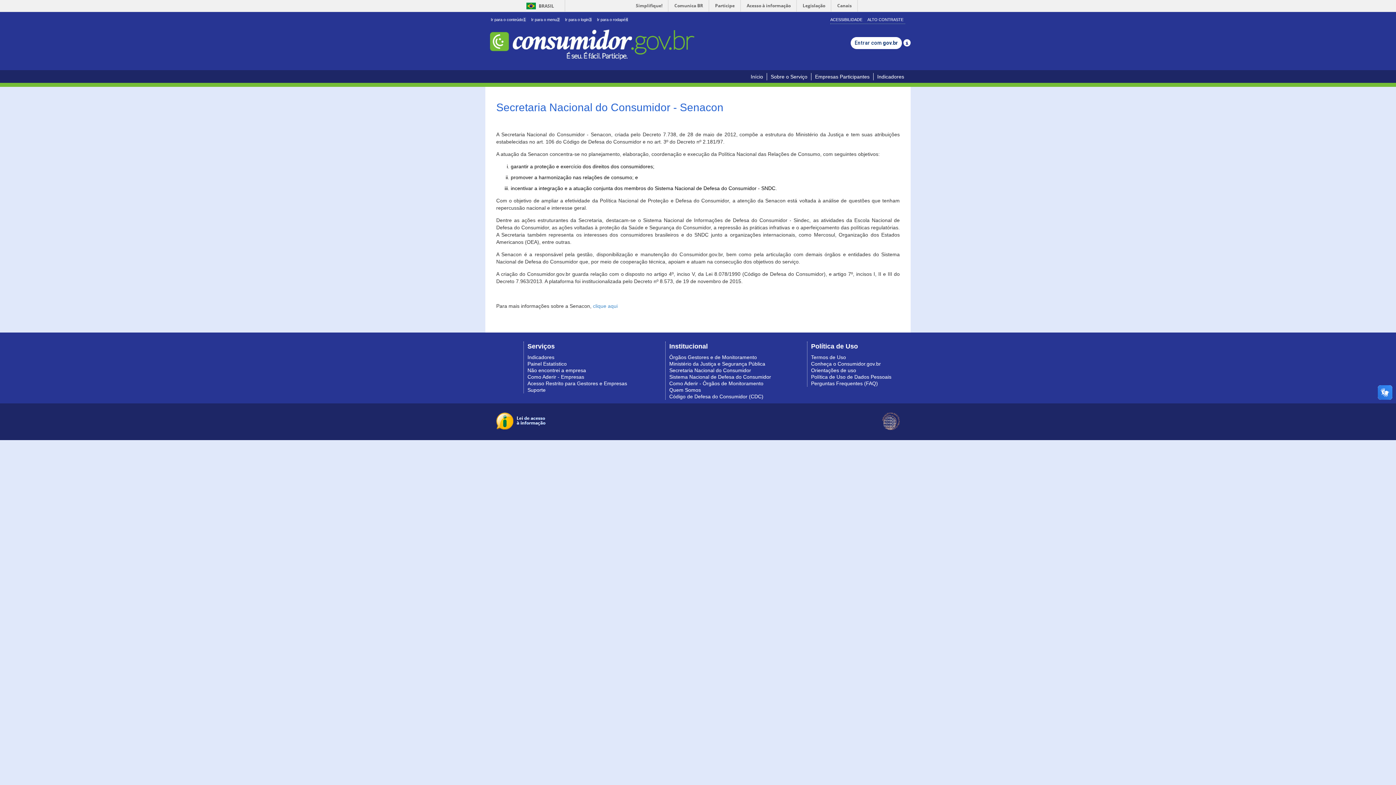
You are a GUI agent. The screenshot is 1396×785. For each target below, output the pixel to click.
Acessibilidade (846, 19)
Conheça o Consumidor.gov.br (846, 364)
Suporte (536, 390)
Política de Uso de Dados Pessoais (851, 377)
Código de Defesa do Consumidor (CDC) (716, 396)
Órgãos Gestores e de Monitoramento (713, 357)
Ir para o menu (545, 19)
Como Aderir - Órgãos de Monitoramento (716, 383)
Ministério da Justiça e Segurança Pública (717, 364)
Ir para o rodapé (612, 19)
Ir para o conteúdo (508, 19)
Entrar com (876, 43)
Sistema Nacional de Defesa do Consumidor (720, 377)
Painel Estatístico (547, 364)
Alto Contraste (885, 19)
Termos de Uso (828, 357)
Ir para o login (578, 19)
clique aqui (605, 306)
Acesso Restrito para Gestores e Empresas (577, 383)
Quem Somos (685, 390)
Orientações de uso (833, 370)
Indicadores (890, 77)
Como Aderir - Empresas (555, 377)
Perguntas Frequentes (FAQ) (844, 383)
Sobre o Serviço (789, 77)
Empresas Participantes (842, 77)
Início (757, 77)
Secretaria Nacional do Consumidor (710, 370)
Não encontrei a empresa (556, 370)
